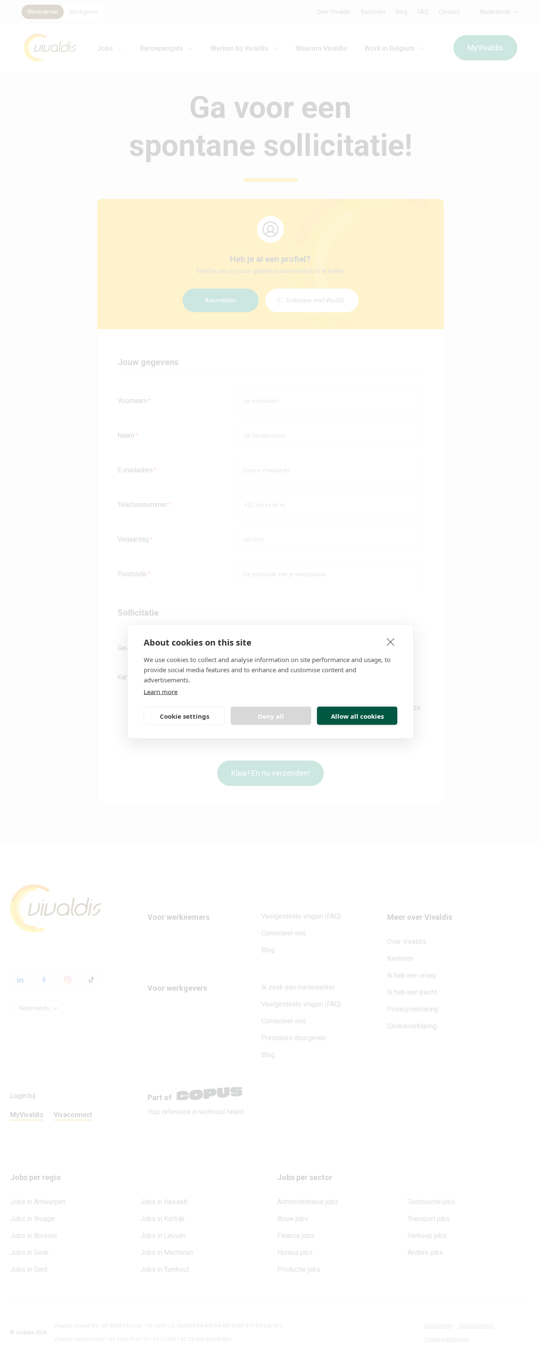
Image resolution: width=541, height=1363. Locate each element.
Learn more (161, 691)
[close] (390, 642)
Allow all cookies (357, 715)
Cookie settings (184, 715)
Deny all (271, 715)
